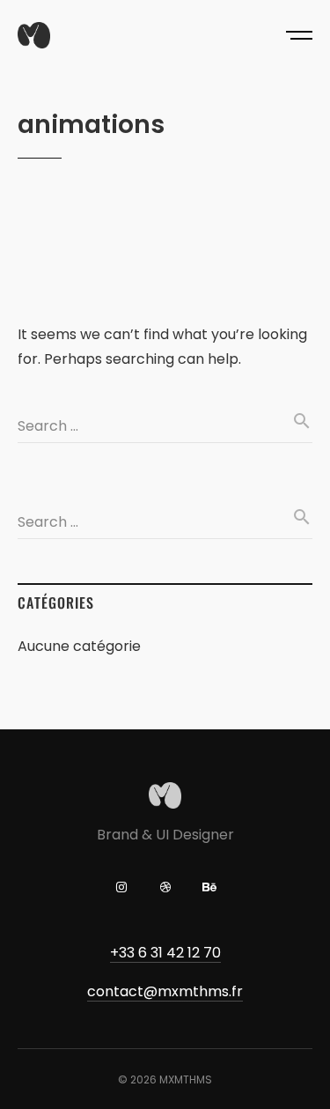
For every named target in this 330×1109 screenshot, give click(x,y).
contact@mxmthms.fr (165, 991)
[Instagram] (121, 887)
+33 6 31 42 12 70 (165, 953)
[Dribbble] (165, 887)
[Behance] (209, 887)
